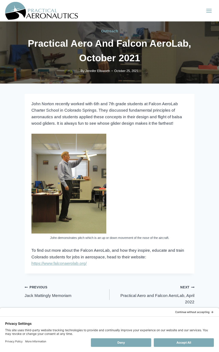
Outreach (109, 31)
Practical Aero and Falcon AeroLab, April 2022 (157, 294)
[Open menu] (209, 10)
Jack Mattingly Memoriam (48, 291)
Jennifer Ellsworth (97, 71)
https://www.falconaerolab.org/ (59, 263)
